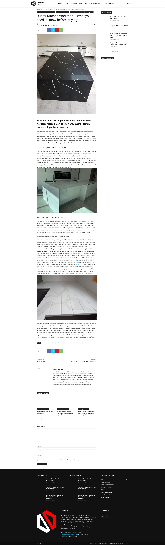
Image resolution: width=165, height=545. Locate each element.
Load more (114, 51)
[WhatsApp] (61, 30)
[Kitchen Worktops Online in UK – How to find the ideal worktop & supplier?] (66, 403)
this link (77, 264)
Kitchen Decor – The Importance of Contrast (83, 361)
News (57, 12)
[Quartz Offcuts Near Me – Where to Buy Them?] (105, 19)
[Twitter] (53, 30)
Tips (83, 12)
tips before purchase (89, 12)
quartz (57, 342)
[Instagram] (106, 516)
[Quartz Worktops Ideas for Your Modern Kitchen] (46, 403)
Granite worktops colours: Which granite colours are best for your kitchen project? (86, 413)
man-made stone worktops (48, 342)
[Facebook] (49, 30)
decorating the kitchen (46, 9)
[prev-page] (38, 419)
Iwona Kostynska (45, 25)
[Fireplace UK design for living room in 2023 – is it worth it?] (105, 45)
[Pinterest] (57, 30)
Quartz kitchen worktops (75, 12)
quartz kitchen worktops (66, 342)
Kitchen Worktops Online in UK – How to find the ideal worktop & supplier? (65, 413)
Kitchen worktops (41, 361)
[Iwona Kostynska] (39, 25)
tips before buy (87, 342)
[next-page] (40, 419)
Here (90, 273)
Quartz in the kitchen (64, 12)
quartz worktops (78, 342)
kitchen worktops (51, 12)
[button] (130, 3)
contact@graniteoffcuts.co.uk (69, 534)
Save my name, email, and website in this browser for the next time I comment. (61, 460)
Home (38, 9)
